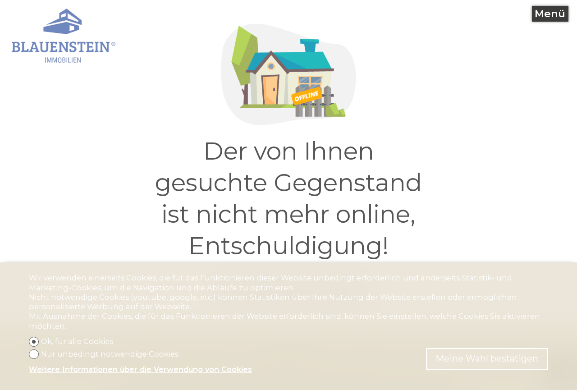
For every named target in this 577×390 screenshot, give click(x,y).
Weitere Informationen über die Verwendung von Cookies (140, 369)
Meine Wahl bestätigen (486, 358)
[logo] (64, 36)
